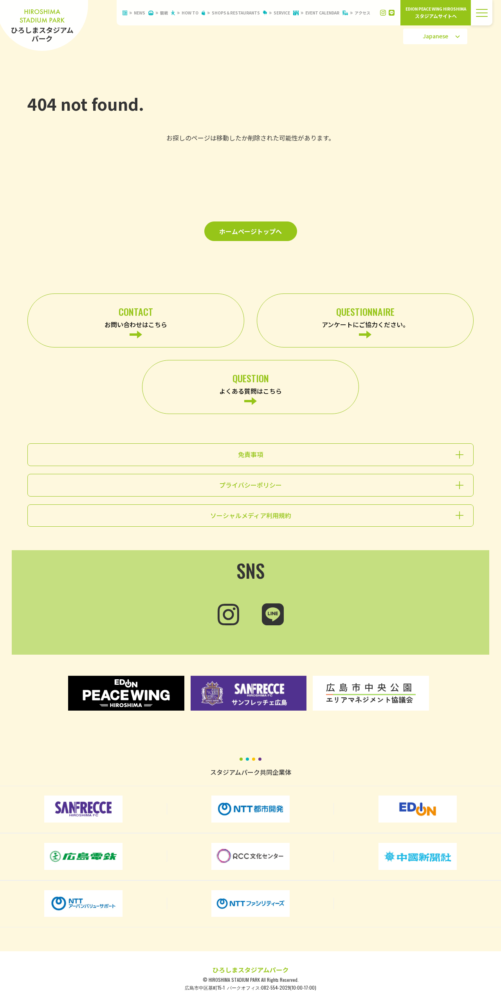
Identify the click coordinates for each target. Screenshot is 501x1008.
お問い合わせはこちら (136, 316)
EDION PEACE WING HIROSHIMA (435, 12)
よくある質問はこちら (250, 383)
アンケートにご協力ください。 (365, 316)
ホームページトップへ (250, 231)
